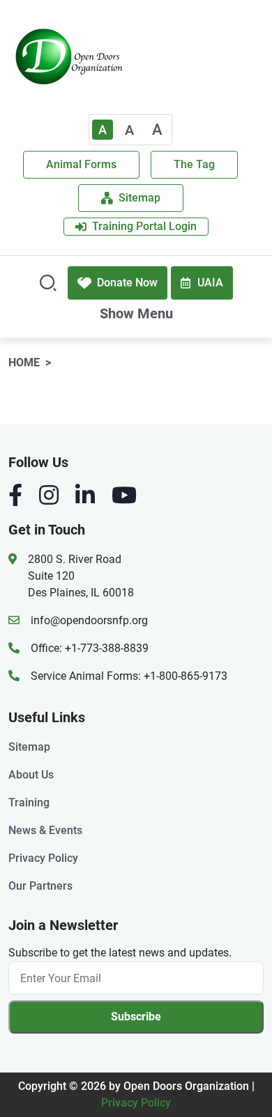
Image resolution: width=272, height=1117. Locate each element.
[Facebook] (15, 496)
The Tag (194, 164)
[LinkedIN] (85, 496)
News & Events (45, 830)
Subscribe (136, 1016)
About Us (31, 774)
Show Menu (136, 313)
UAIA (210, 282)
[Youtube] (124, 496)
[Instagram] (49, 496)
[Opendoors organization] (70, 57)
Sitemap (139, 197)
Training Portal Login (144, 226)
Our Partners (40, 885)
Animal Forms (81, 164)
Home (24, 362)
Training (29, 802)
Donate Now (127, 282)
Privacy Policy (43, 858)
